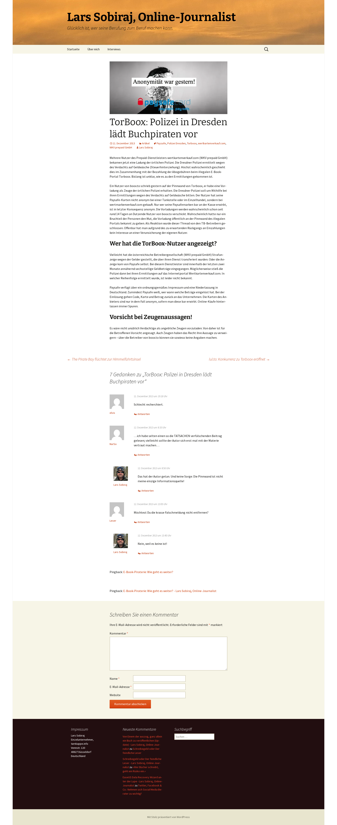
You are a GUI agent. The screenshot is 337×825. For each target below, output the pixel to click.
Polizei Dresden (176, 143)
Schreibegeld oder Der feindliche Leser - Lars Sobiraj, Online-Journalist (142, 763)
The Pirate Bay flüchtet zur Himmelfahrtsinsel (104, 359)
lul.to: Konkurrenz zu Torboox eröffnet (239, 359)
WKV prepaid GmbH (121, 147)
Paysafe (161, 143)
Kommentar (119, 633)
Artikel (146, 143)
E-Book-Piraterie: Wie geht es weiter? (148, 572)
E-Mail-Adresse (121, 687)
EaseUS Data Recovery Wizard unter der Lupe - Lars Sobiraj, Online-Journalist (142, 781)
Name (115, 679)
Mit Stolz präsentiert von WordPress (168, 817)
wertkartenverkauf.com (211, 143)
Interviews (114, 49)
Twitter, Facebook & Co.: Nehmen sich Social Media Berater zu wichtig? (142, 789)
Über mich (93, 49)
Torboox (192, 143)
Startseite (73, 49)
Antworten (143, 414)
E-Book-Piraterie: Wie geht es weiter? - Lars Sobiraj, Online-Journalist (169, 591)
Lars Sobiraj (146, 147)
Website (115, 695)
